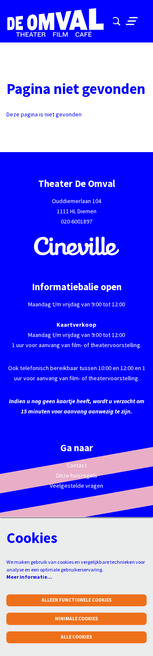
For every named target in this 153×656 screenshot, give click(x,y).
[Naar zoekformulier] (116, 21)
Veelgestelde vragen (76, 485)
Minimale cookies (76, 619)
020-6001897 (76, 221)
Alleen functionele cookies (77, 600)
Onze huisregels (76, 475)
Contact (77, 465)
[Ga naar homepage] (59, 23)
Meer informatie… (29, 577)
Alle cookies (76, 637)
